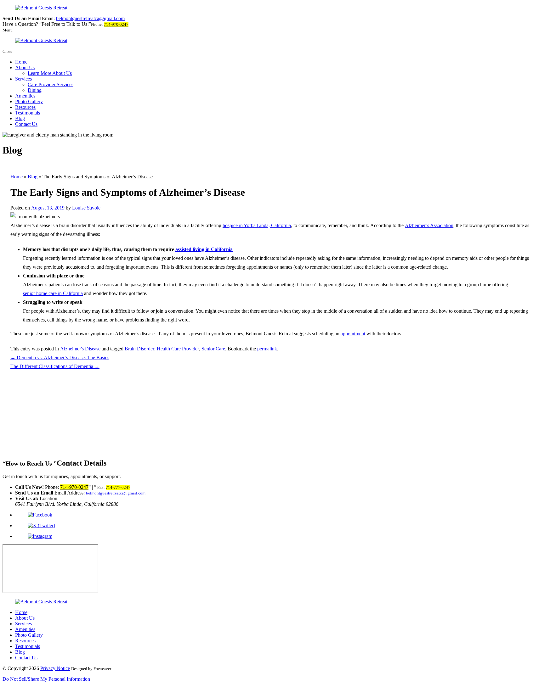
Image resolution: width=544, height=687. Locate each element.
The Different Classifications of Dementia (54, 366)
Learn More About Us (50, 73)
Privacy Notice (55, 668)
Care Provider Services (50, 84)
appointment (353, 333)
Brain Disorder (139, 348)
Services (23, 78)
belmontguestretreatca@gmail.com (90, 18)
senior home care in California (53, 293)
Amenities (25, 95)
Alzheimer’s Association (429, 225)
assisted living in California (204, 249)
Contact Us (26, 124)
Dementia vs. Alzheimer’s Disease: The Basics (59, 357)
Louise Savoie (86, 207)
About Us (25, 67)
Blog (20, 118)
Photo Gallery (29, 101)
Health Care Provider (178, 348)
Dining (35, 90)
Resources (25, 107)
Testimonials (27, 112)
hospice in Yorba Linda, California (257, 225)
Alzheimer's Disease (80, 348)
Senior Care (213, 348)
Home (21, 61)
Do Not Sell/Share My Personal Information (46, 679)
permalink (267, 348)
